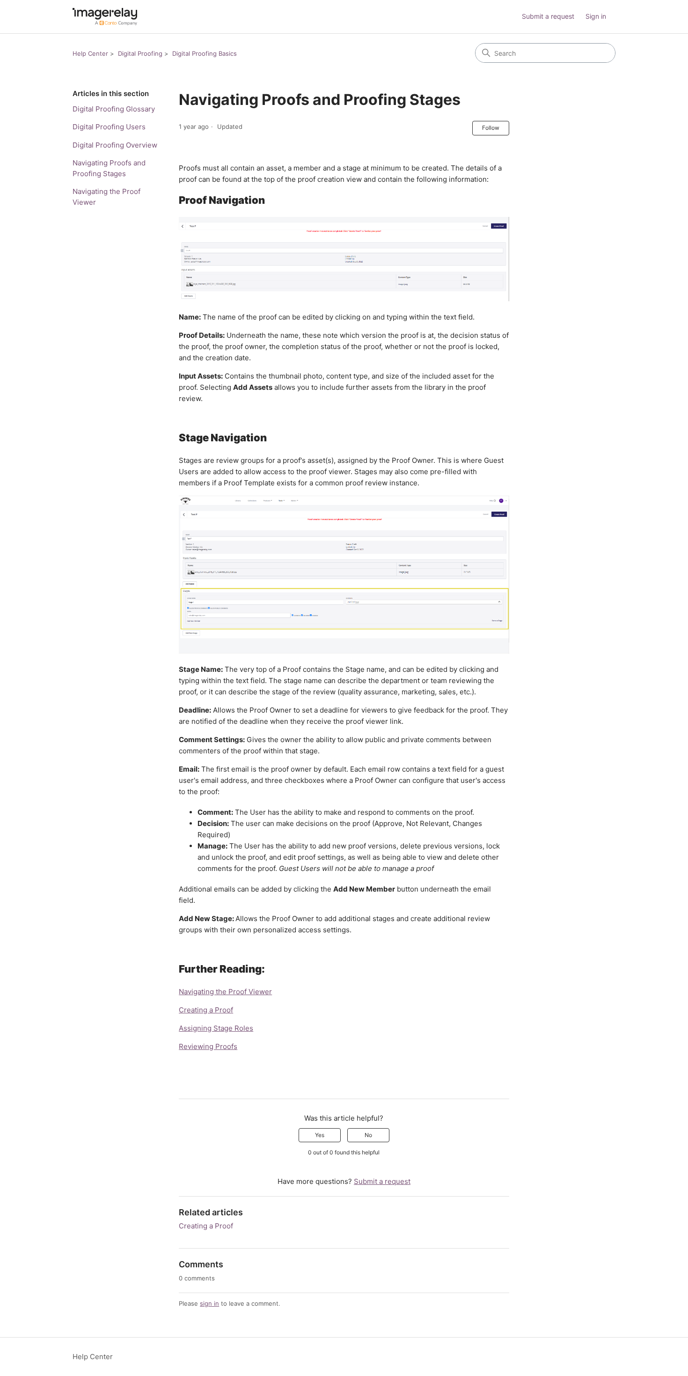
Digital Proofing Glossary (114, 108)
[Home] (105, 16)
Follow (490, 127)
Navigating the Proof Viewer (106, 197)
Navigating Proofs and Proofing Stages (109, 168)
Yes (319, 1134)
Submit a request (548, 16)
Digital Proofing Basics (204, 53)
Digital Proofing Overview (115, 145)
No (368, 1134)
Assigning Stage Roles (216, 1028)
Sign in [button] (596, 16)
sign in (209, 1303)
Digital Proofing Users (109, 126)
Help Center (90, 53)
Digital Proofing (140, 53)
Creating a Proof (206, 1009)
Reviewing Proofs (208, 1046)
